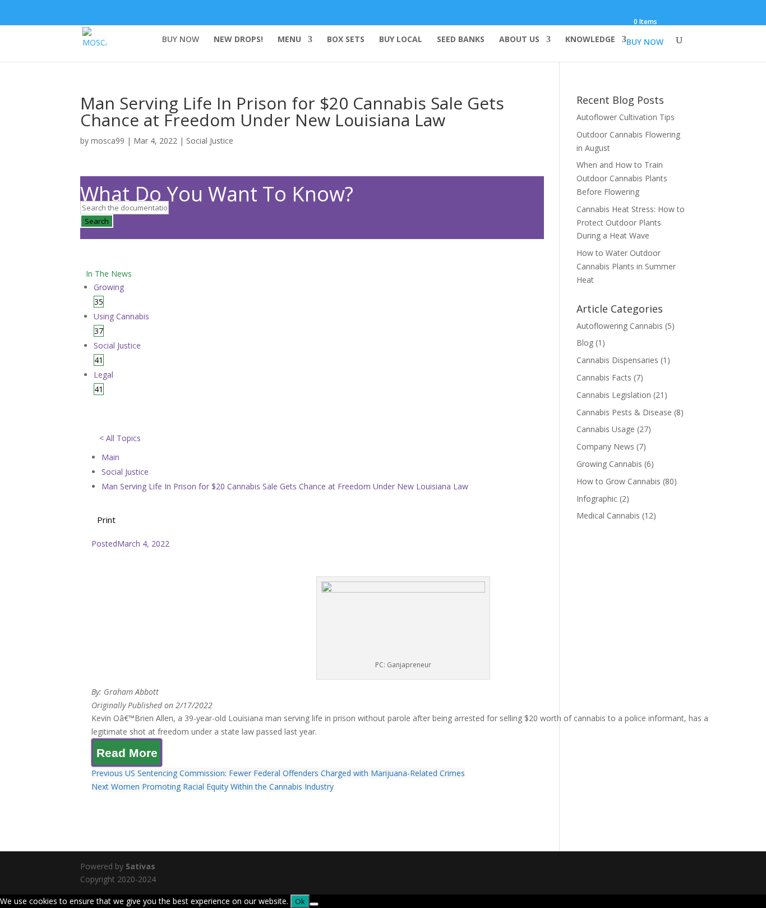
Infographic (596, 498)
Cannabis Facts (603, 377)
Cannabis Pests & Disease (624, 412)
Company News (605, 446)
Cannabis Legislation (613, 394)
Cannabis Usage (605, 429)
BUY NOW (180, 39)
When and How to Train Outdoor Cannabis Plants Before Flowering (621, 178)
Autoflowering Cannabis (619, 325)
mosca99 (107, 140)
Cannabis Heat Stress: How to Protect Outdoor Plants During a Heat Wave (630, 222)
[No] (314, 904)
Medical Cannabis (608, 515)
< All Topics (120, 438)
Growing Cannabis (609, 463)
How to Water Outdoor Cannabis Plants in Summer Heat (626, 266)
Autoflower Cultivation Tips (625, 117)
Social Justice (209, 140)
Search (97, 221)
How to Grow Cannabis (618, 481)
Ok (300, 901)
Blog (584, 342)
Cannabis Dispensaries (617, 360)
